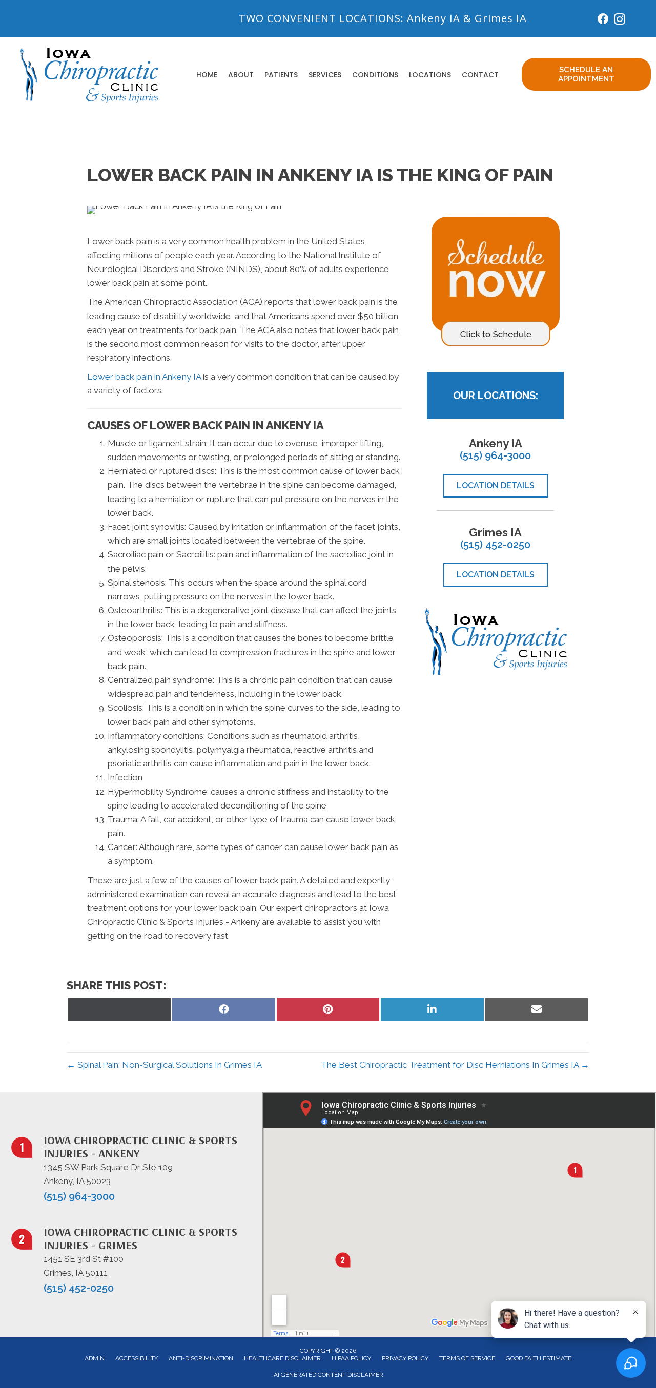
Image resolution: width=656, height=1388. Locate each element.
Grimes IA (501, 18)
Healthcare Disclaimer (282, 1358)
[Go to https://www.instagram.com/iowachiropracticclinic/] (619, 20)
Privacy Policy (405, 1358)
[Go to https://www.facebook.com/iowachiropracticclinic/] (603, 20)
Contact (480, 75)
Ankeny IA (433, 18)
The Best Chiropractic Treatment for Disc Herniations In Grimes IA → (455, 1065)
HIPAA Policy (351, 1358)
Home (206, 75)
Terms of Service (467, 1358)
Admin (95, 1358)
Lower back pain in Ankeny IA (144, 376)
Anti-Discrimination (201, 1358)
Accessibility (136, 1358)
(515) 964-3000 (495, 455)
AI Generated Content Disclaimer (328, 1374)
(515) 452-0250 (495, 544)
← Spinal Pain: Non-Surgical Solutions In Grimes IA (164, 1065)
